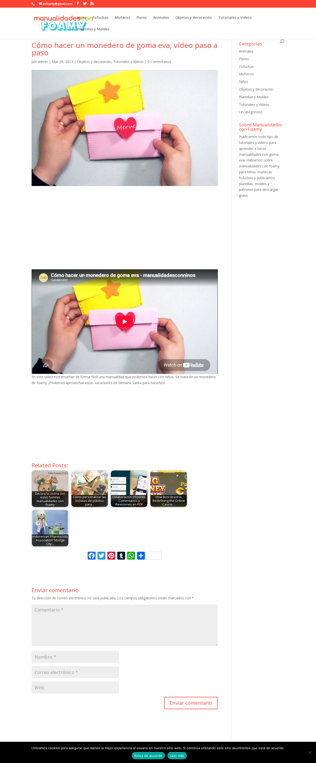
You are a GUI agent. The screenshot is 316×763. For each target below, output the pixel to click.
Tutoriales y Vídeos (235, 18)
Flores (142, 18)
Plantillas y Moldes (93, 29)
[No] (309, 752)
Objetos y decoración (193, 18)
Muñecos (122, 18)
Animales (161, 18)
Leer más (177, 756)
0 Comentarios (159, 61)
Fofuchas (100, 18)
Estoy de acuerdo (148, 756)
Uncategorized (250, 112)
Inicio (81, 18)
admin (43, 61)
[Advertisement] (125, 232)
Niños (243, 81)
